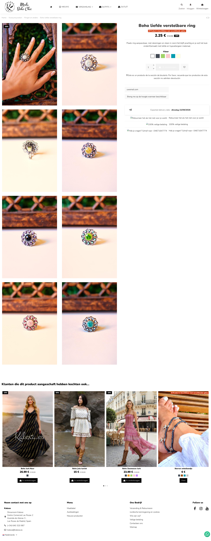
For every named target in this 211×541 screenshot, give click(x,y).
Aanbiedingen (73, 512)
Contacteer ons (136, 523)
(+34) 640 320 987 (16, 525)
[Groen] (131, 475)
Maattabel (71, 508)
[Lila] (137, 475)
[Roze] (134, 475)
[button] (84, 7)
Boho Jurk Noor (27, 468)
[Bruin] (182, 475)
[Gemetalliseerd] (187, 475)
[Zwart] (27, 475)
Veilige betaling (136, 519)
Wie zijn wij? (135, 516)
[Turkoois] (185, 475)
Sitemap (133, 527)
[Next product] (208, 18)
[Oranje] (129, 475)
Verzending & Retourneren (141, 508)
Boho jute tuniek (79, 468)
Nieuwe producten (75, 516)
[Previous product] (207, 18)
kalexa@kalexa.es (15, 530)
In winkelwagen (169, 67)
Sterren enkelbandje (183, 468)
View (183, 480)
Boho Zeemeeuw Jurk (131, 468)
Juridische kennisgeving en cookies (145, 512)
